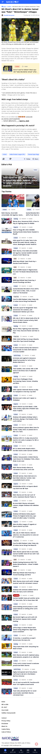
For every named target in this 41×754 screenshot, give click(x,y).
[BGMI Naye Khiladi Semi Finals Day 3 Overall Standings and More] (7, 280)
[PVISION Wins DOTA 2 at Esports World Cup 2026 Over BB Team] (7, 486)
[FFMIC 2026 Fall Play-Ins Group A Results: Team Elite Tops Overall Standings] (7, 339)
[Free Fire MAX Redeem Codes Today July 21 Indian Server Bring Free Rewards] (7, 299)
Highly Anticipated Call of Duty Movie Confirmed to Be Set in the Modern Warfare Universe (25, 674)
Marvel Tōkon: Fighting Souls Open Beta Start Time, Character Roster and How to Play (26, 331)
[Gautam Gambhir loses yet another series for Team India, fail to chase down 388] (7, 598)
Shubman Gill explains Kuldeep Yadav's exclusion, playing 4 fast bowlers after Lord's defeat (25, 419)
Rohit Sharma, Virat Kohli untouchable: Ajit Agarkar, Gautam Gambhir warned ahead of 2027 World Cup (13, 214)
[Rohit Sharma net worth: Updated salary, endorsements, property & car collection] (7, 654)
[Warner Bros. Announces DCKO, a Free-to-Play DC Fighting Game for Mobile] (7, 221)
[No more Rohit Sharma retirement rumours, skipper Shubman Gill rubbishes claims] (7, 504)
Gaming (16, 218)
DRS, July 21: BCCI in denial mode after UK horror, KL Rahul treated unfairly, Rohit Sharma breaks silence (26, 320)
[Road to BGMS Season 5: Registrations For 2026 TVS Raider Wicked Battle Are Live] (7, 270)
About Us (4, 726)
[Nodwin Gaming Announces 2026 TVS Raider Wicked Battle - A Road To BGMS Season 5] (7, 563)
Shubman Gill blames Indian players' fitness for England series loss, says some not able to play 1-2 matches (24, 516)
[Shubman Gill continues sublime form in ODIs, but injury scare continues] (7, 589)
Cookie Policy (6, 729)
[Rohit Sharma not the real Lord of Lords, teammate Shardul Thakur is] (7, 494)
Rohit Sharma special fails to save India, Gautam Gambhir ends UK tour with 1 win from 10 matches (26, 554)
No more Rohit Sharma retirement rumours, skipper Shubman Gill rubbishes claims (26, 505)
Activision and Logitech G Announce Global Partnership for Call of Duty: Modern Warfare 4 (24, 360)
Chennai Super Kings (33, 154)
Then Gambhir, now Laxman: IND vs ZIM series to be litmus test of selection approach (25, 371)
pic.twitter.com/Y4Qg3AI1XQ (11, 119)
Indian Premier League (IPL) (17, 154)
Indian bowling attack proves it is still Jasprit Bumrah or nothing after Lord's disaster (25, 609)
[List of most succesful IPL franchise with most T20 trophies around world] (7, 682)
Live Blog (16, 595)
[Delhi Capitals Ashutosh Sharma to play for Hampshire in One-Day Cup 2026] (7, 389)
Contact (4, 718)
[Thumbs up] (3, 159)
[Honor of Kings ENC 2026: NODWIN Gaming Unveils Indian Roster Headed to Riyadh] (7, 230)
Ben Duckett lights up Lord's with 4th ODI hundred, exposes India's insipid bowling (25, 619)
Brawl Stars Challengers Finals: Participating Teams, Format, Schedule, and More (25, 381)
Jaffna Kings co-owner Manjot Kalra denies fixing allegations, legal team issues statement (25, 630)
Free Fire (16, 296)
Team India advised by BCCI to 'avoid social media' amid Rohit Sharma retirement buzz (24, 693)
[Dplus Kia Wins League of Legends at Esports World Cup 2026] (7, 524)
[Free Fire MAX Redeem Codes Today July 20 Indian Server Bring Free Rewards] (7, 543)
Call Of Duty (17, 355)
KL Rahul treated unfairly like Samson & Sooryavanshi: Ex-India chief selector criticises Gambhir (25, 350)
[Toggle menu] (3, 2)
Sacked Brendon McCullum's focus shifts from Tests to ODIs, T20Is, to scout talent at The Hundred (26, 291)
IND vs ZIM (13, 752)
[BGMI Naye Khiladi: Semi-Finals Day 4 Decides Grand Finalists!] (7, 261)
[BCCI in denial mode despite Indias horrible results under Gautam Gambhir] (7, 448)
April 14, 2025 (24, 121)
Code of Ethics (6, 732)
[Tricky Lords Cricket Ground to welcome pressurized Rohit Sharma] (7, 663)
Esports (16, 227)
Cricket (5, 154)
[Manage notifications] (36, 744)
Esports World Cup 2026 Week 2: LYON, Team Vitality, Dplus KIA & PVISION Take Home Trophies (25, 408)
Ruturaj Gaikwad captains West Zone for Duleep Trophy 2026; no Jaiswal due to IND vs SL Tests (26, 429)
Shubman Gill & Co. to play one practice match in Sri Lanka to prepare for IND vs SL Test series (26, 440)
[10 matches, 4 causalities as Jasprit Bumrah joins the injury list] (7, 637)
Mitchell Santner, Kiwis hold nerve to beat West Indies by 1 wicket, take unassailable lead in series (25, 478)
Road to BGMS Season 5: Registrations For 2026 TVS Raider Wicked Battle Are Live (25, 272)
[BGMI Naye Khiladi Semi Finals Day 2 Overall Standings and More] (7, 572)
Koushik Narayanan (9, 15)
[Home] (13, 2)
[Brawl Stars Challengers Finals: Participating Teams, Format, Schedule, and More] (7, 380)
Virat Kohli (5, 710)
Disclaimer (5, 723)
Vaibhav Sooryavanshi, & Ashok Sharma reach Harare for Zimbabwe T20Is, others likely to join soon (26, 459)
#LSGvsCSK (28, 117)
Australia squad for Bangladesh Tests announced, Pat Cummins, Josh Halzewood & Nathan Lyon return (25, 310)
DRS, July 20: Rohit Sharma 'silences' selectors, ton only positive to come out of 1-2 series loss (26, 535)
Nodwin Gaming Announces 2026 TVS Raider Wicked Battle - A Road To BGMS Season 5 (25, 564)
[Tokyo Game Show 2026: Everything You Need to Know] (7, 646)
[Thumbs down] (10, 159)
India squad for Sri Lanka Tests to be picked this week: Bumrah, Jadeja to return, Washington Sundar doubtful (20, 181)
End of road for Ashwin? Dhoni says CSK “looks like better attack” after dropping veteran (25, 72)
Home (3, 702)
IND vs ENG (5, 704)
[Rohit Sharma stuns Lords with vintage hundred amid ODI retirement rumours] (7, 581)
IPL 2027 (4, 707)
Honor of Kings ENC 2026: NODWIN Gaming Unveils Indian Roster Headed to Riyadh (26, 232)
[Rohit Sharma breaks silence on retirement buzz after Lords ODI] (7, 467)
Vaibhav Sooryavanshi (8, 713)
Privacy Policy (6, 721)
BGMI (15, 258)
